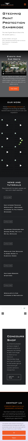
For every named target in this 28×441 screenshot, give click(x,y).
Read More (5, 44)
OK (14, 432)
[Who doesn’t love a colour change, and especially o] (20, 125)
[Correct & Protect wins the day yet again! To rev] (20, 165)
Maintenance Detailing (11, 40)
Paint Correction (21, 40)
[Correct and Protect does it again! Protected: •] (20, 139)
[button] (3, 313)
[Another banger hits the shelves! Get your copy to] (20, 152)
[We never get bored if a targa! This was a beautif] (7, 165)
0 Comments (14, 42)
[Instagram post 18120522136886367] (7, 139)
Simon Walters (7, 38)
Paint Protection (6, 42)
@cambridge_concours (15, 107)
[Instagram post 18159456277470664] (7, 152)
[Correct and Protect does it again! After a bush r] (7, 125)
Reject (14, 437)
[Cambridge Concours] (7, 3)
